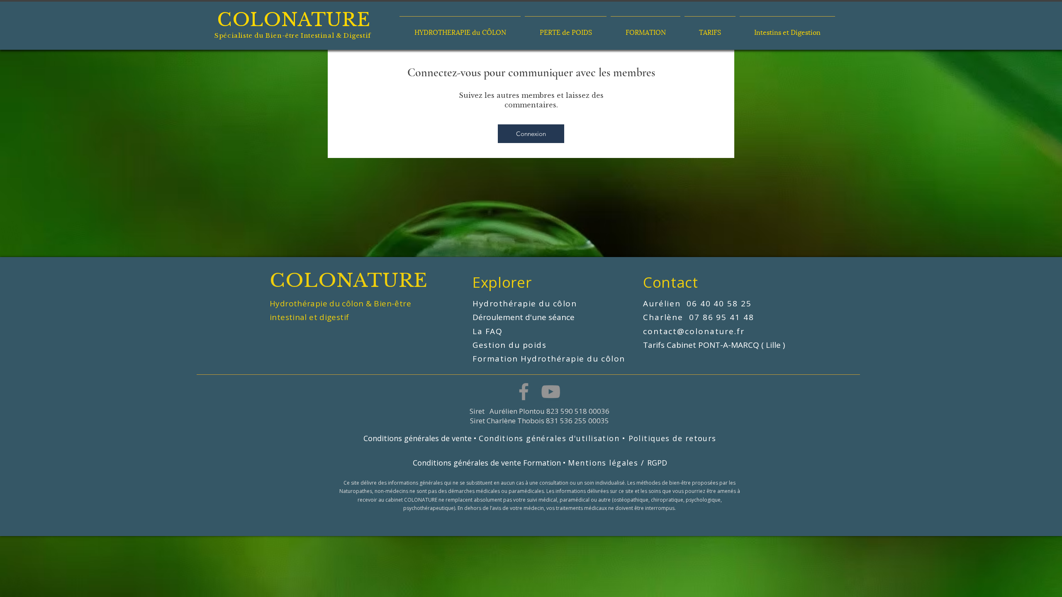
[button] (460, 28)
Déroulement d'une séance (525, 317)
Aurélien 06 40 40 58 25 (697, 303)
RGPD (657, 463)
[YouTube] (550, 391)
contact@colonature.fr (694, 331)
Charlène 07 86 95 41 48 (700, 317)
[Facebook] (523, 391)
